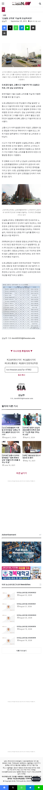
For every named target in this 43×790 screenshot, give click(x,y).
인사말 (14, 776)
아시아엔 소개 (6, 776)
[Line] (27, 27)
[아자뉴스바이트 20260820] (8, 618)
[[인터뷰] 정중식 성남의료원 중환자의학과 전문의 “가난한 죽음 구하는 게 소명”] (31, 419)
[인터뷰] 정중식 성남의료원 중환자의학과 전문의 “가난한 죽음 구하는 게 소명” (31, 431)
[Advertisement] (21, 504)
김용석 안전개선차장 (29, 363)
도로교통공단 (11, 363)
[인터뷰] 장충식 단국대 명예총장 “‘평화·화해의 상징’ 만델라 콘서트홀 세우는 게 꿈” (11, 458)
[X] (10, 27)
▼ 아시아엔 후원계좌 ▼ (21, 351)
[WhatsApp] (15, 27)
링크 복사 (21, 375)
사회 (4, 15)
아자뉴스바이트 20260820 (26, 615)
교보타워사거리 (15, 359)
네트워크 (20, 776)
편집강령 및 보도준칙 (31, 776)
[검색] (40, 4)
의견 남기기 (21, 473)
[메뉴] (3, 4)
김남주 (4, 21)
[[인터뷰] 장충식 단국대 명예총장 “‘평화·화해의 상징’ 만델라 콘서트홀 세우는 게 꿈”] (11, 447)
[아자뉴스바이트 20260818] (8, 641)
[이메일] (33, 27)
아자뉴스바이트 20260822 (26, 592)
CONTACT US (30, 778)
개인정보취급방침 (19, 778)
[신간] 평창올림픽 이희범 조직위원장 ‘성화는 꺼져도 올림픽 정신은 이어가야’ (11, 431)
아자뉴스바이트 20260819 (26, 626)
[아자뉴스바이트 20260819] (8, 629)
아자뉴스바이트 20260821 (26, 604)
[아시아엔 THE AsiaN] (21, 3)
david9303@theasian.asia (23, 338)
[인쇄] (4, 33)
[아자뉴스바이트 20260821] (8, 607)
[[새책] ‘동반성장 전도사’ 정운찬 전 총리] (31, 447)
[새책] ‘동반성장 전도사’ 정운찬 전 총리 (31, 456)
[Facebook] (4, 27)
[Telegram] (21, 27)
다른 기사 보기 (21, 651)
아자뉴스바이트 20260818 (26, 638)
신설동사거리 (30, 359)
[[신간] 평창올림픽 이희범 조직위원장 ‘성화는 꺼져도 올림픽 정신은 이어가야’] (11, 419)
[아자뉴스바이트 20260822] (8, 595)
